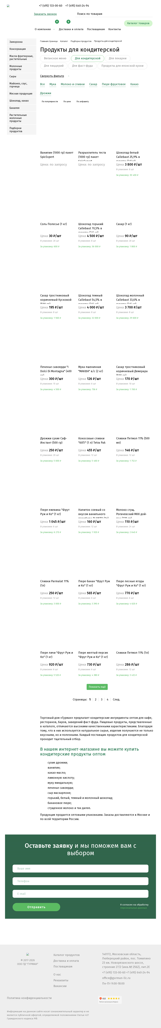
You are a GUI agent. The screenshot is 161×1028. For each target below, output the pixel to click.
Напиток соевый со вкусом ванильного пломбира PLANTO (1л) (93, 514)
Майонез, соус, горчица (18, 85)
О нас (57, 974)
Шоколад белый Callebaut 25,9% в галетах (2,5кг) (128, 157)
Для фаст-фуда (82, 65)
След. (116, 699)
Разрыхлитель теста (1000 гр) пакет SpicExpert (92, 157)
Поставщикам (62, 966)
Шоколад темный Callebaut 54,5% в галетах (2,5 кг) (90, 300)
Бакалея (14, 107)
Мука (53, 84)
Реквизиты (60, 980)
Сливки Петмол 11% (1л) (132, 652)
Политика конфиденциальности (29, 998)
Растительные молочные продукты (18, 118)
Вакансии (60, 986)
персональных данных (133, 908)
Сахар (93, 84)
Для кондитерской (87, 58)
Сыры (12, 76)
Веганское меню (55, 58)
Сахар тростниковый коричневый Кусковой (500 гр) (55, 300)
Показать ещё (97, 686)
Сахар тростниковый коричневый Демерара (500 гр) (132, 371)
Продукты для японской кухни (122, 65)
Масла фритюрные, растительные (21, 58)
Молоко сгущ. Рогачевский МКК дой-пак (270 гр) (131, 514)
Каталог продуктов (66, 955)
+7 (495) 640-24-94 (77, 5)
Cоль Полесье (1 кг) (53, 224)
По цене (67, 101)
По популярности (50, 101)
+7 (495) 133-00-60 (50, 5)
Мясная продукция (20, 93)
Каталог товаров (138, 23)
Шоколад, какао (19, 100)
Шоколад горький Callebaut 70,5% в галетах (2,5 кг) (90, 228)
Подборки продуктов (15, 130)
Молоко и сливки (73, 84)
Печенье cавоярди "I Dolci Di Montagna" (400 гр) (56, 371)
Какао (134, 84)
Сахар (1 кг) (124, 224)
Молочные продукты (15, 68)
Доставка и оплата (66, 961)
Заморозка (15, 41)
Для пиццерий (54, 65)
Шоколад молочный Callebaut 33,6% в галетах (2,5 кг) (130, 300)
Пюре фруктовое (114, 84)
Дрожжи (45, 93)
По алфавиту (82, 101)
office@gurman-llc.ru (116, 978)
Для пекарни (117, 58)
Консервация (17, 48)
